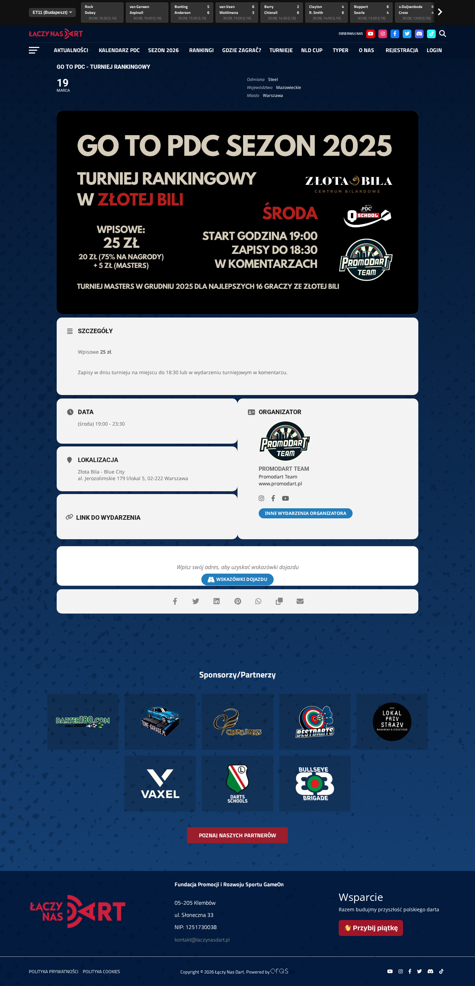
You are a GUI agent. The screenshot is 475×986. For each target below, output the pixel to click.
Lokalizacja (98, 459)
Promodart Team (284, 469)
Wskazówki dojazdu (241, 579)
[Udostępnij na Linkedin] (216, 601)
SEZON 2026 (163, 50)
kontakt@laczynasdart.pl (202, 940)
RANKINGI (201, 50)
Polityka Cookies (101, 971)
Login (434, 50)
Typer (340, 50)
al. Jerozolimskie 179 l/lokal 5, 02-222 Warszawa (133, 478)
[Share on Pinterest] (237, 601)
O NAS (366, 50)
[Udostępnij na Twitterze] (195, 601)
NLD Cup (311, 50)
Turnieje (281, 50)
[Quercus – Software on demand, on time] (283, 971)
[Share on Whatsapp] (258, 601)
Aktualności (71, 50)
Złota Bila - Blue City (101, 471)
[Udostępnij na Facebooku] (175, 601)
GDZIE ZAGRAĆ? (241, 50)
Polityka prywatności (53, 971)
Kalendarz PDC (119, 50)
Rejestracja (402, 50)
